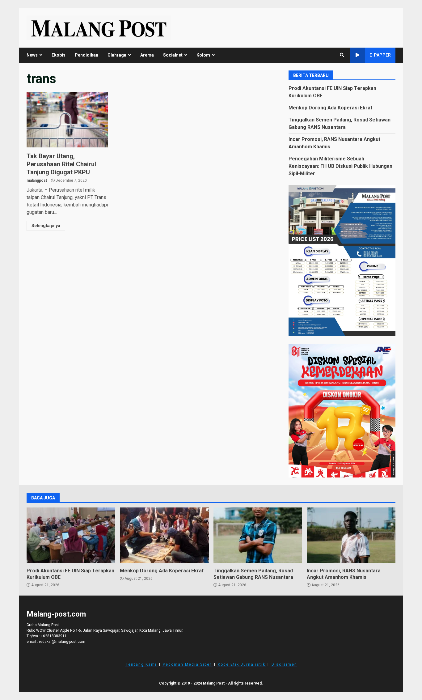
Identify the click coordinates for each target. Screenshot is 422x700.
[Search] (342, 55)
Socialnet (173, 55)
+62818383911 (54, 636)
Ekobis (58, 55)
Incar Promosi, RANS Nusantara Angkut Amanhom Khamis (351, 535)
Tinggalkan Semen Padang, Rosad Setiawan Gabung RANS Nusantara (257, 535)
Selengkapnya (46, 225)
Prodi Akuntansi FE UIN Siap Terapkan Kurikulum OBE (71, 535)
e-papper (380, 55)
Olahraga (117, 55)
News (32, 55)
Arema (147, 55)
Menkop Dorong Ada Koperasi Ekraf (331, 108)
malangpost (37, 180)
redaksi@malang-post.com (62, 641)
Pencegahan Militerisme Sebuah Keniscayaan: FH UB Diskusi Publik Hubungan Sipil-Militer (340, 166)
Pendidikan (86, 55)
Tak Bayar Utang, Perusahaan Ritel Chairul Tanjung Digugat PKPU (67, 119)
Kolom (203, 55)
